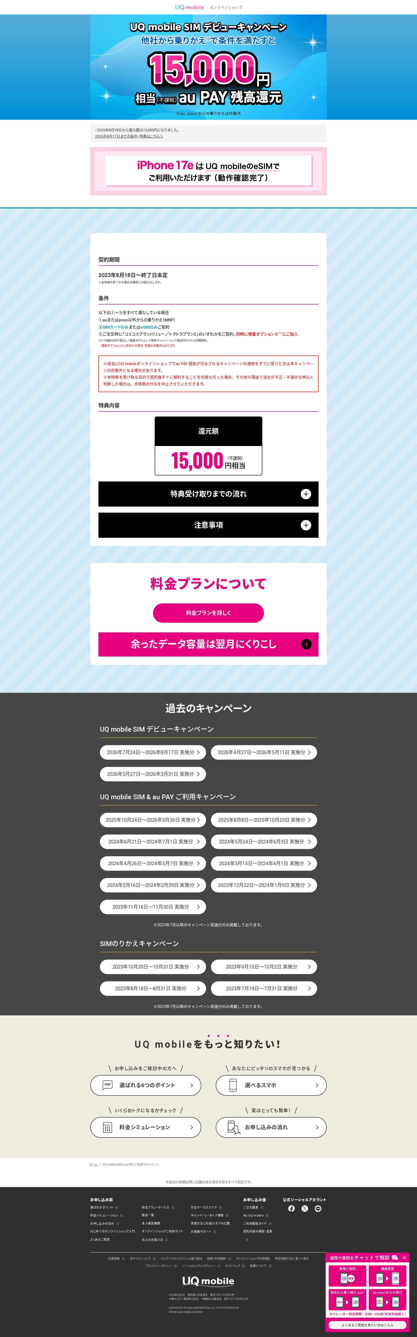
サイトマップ (232, 1266)
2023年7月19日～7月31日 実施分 (262, 988)
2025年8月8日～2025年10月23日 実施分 (261, 820)
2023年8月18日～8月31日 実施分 (150, 988)
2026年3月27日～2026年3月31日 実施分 (150, 774)
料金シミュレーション (104, 1215)
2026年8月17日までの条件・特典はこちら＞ (129, 136)
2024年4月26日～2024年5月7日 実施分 (150, 863)
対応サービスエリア (204, 1207)
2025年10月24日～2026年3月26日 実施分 (150, 820)
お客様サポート (201, 1231)
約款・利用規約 (216, 1258)
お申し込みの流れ (102, 1223)
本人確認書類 (151, 1223)
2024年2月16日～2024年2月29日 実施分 (150, 885)
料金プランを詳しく (208, 613)
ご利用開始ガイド (254, 1223)
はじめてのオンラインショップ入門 (112, 1231)
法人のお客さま (152, 1240)
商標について (258, 1266)
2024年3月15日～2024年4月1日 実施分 (261, 863)
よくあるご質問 (100, 1239)
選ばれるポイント (101, 1207)
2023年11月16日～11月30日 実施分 (150, 907)
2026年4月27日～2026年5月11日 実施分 (261, 752)
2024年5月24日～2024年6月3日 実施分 (261, 842)
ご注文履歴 (250, 1207)
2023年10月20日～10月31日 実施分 (150, 967)
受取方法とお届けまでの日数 (210, 1223)
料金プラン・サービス (155, 1207)
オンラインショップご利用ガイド (162, 1231)
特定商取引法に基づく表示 (292, 1258)
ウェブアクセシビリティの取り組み (181, 1258)
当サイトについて (140, 1258)
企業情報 (114, 1258)
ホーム (93, 1164)
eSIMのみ (149, 327)
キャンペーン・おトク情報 (207, 1215)
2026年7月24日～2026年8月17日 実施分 (150, 752)
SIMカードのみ (116, 327)
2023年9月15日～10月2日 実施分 (261, 967)
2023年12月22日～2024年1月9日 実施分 (261, 885)
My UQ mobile (253, 1215)
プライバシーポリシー (159, 1266)
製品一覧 (148, 1215)
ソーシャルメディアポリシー (198, 1266)
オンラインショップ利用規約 (253, 1258)
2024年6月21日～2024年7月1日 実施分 (150, 842)
